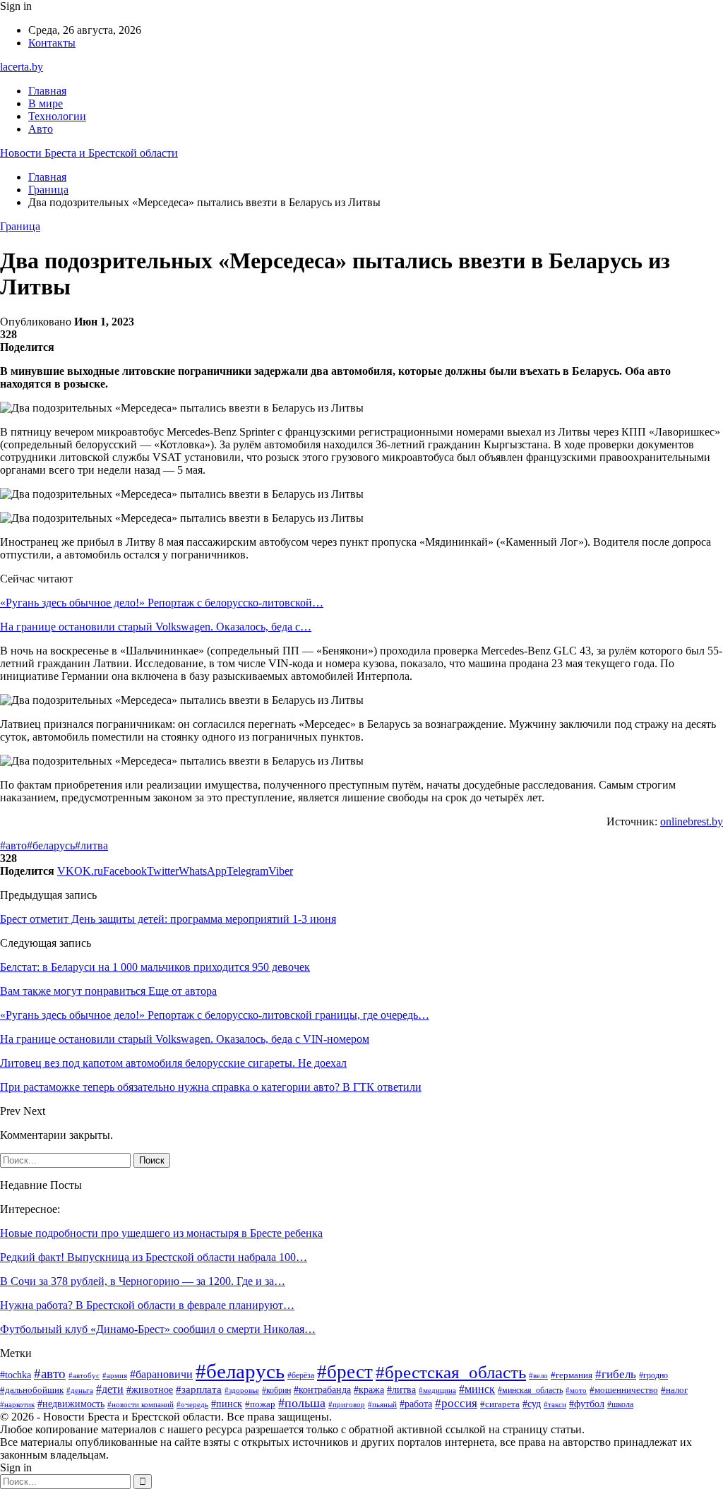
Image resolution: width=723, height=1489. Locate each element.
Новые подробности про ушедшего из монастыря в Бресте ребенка (161, 1233)
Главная (47, 91)
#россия (456, 1403)
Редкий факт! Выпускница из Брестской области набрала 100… (153, 1257)
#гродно (653, 1375)
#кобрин (276, 1390)
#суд (531, 1404)
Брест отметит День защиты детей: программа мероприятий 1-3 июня (168, 919)
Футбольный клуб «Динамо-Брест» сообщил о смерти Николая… (158, 1329)
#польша (301, 1403)
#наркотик (17, 1404)
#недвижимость (70, 1404)
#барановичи (161, 1374)
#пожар (260, 1404)
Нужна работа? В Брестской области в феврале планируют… (147, 1305)
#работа (416, 1404)
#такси (555, 1404)
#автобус (84, 1375)
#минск (477, 1389)
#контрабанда (322, 1389)
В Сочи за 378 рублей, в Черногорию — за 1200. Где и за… (142, 1281)
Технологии (57, 116)
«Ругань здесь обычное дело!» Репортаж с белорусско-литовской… (161, 603)
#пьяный (382, 1404)
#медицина (437, 1390)
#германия (571, 1375)
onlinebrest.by (691, 821)
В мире (45, 103)
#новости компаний (140, 1404)
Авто (40, 129)
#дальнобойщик (32, 1390)
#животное (149, 1389)
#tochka (15, 1375)
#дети (110, 1389)
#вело (538, 1375)
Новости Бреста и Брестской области (89, 153)
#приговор (346, 1404)
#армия (114, 1375)
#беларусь (51, 845)
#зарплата (199, 1389)
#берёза (300, 1375)
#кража (369, 1390)
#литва (91, 845)
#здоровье (242, 1390)
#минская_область (530, 1390)
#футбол (586, 1403)
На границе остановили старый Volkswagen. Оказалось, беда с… (155, 627)
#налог (674, 1390)
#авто (13, 845)
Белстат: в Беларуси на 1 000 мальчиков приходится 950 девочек (155, 967)
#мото (576, 1390)
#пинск (226, 1404)
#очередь (192, 1405)
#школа (620, 1404)
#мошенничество (624, 1390)
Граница (20, 226)
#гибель (615, 1374)
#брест (345, 1371)
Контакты (52, 43)
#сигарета (500, 1404)
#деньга (79, 1390)
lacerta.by (21, 67)
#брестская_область (451, 1372)
